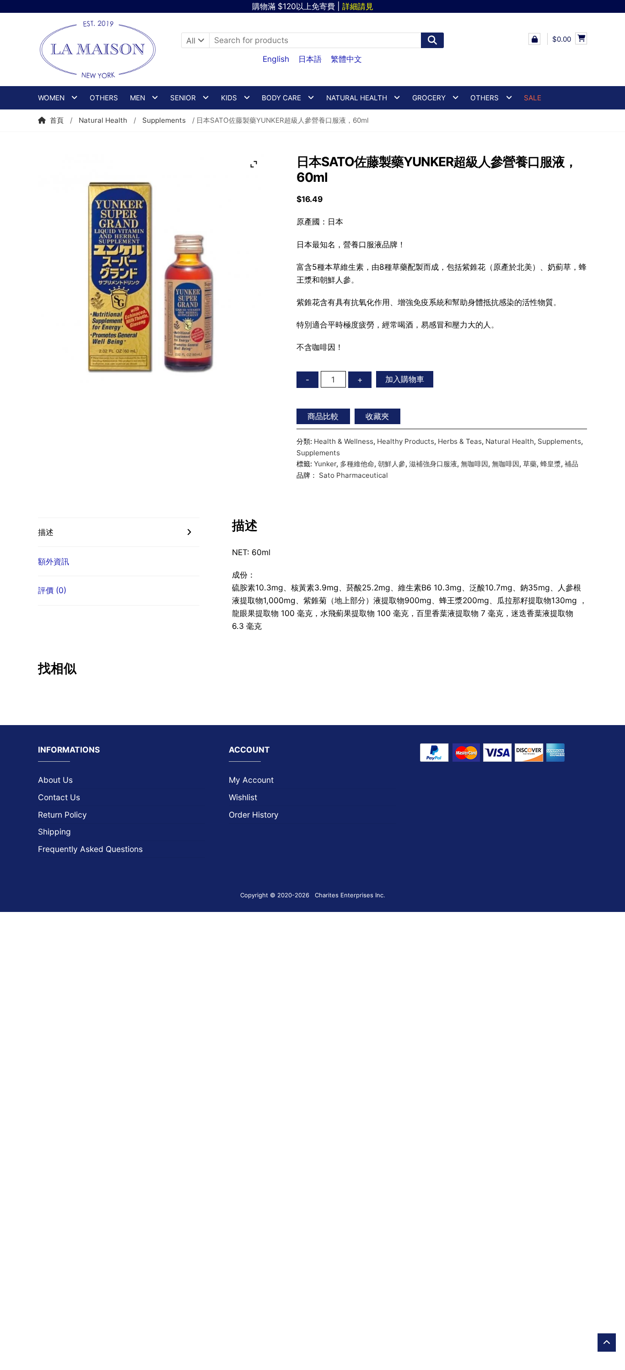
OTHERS (484, 97)
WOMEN (51, 97)
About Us (55, 780)
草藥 (530, 463)
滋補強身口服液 (433, 463)
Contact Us (59, 797)
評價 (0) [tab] (52, 590)
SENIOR (183, 97)
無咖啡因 (474, 463)
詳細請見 (357, 6)
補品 (571, 463)
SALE (532, 97)
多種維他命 (357, 463)
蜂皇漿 (550, 463)
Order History (254, 814)
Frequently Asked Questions (90, 849)
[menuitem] (276, 58)
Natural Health (103, 120)
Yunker (325, 463)
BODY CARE (281, 97)
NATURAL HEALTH (356, 97)
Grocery (429, 97)
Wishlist (243, 797)
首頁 (57, 120)
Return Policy (62, 814)
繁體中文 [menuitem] (346, 59)
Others (104, 97)
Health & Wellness (343, 441)
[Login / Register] (534, 39)
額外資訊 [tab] (53, 561)
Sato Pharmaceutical (353, 475)
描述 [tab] (46, 532)
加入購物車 (404, 379)
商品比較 (323, 416)
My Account (251, 780)
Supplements (164, 120)
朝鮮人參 (391, 463)
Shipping (54, 831)
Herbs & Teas (460, 441)
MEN (137, 97)
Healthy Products (405, 441)
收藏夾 (377, 416)
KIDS (229, 97)
